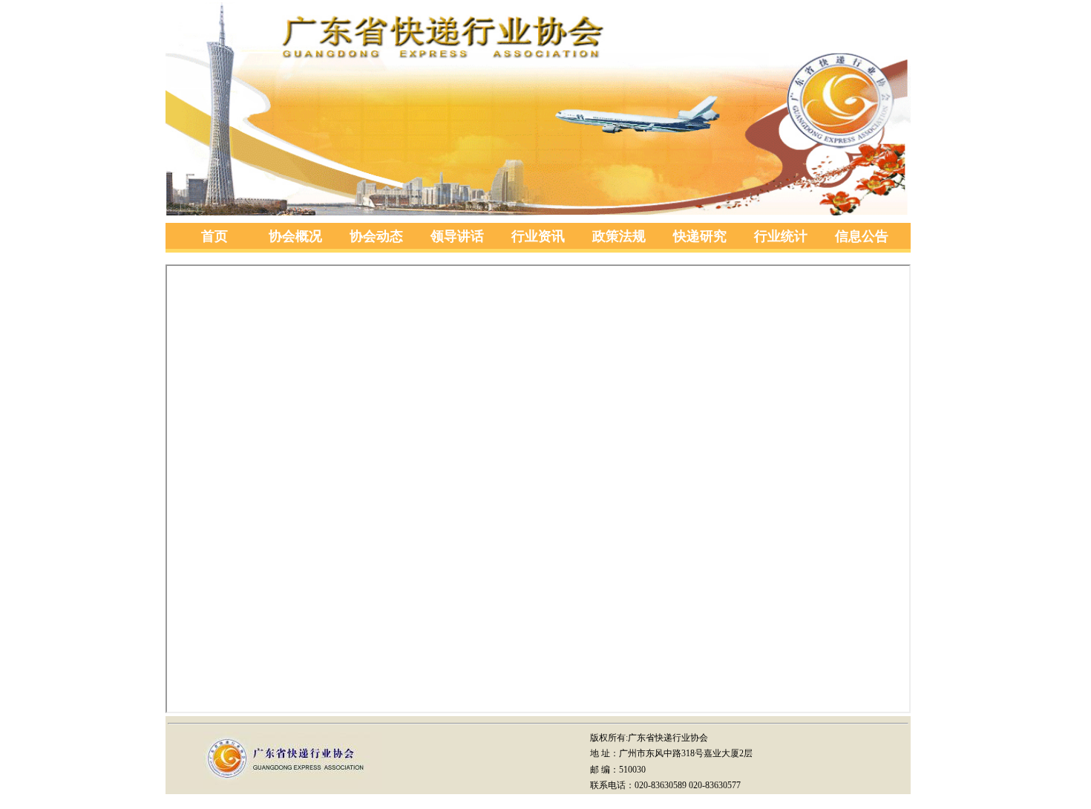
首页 (214, 236)
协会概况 (295, 236)
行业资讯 (538, 236)
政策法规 (619, 236)
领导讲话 (457, 236)
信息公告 (861, 236)
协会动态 (376, 236)
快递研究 (700, 236)
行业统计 (780, 236)
